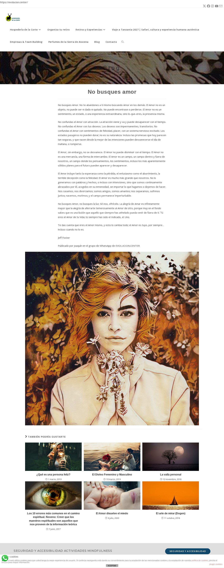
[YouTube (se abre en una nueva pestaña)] (216, 6)
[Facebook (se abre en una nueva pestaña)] (208, 6)
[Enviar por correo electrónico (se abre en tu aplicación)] (220, 6)
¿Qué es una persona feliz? (53, 474)
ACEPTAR (112, 566)
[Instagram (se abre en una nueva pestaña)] (212, 6)
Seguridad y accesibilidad (188, 551)
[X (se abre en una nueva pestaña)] (204, 6)
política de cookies (200, 560)
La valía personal (170, 474)
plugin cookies (215, 564)
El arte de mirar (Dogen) (170, 513)
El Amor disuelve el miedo (112, 513)
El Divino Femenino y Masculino (112, 474)
